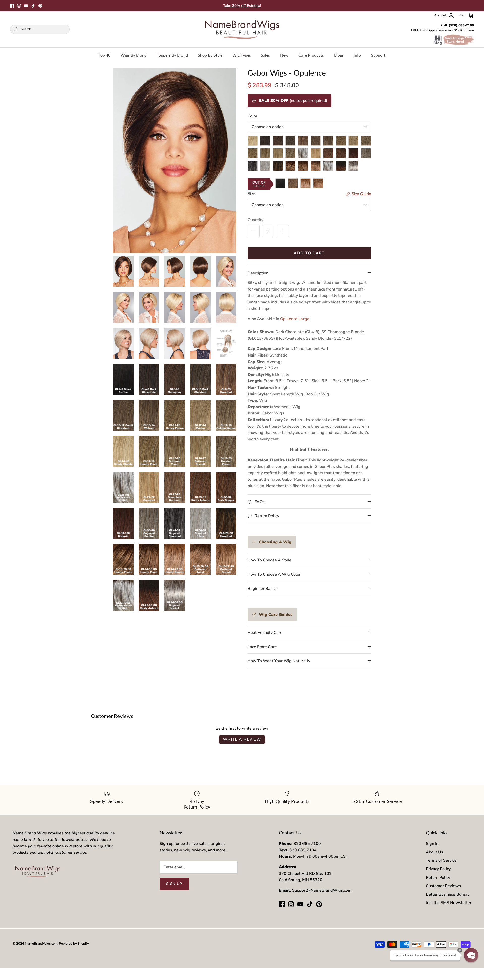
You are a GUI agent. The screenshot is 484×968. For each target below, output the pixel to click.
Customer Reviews (443, 886)
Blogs (339, 55)
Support (378, 55)
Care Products (311, 55)
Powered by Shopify (74, 943)
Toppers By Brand (172, 55)
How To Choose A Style (269, 560)
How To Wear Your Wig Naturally (279, 661)
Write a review (242, 739)
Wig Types (241, 55)
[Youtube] (26, 6)
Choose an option (268, 127)
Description (258, 273)
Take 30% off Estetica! (242, 5)
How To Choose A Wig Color (274, 574)
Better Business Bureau (448, 894)
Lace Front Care (262, 647)
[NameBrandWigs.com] (242, 29)
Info (357, 55)
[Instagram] (19, 6)
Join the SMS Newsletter (448, 903)
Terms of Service (441, 860)
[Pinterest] (40, 6)
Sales (265, 55)
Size (251, 194)
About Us (434, 852)
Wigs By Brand (133, 55)
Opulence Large (294, 319)
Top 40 (104, 55)
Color (252, 116)
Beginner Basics (262, 588)
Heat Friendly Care (265, 632)
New (284, 55)
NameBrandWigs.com (41, 943)
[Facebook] (12, 6)
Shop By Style (210, 55)
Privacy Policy (438, 869)
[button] (471, 955)
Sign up (174, 883)
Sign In (432, 843)
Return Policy (438, 877)
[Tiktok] (33, 6)
